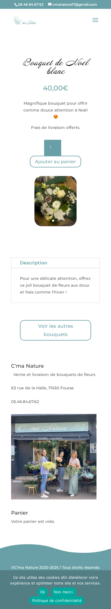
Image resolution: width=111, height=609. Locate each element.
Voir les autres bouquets (55, 330)
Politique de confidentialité (57, 600)
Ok (42, 592)
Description (33, 263)
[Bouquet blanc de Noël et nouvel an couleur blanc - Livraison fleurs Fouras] (55, 224)
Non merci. (64, 592)
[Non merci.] (104, 589)
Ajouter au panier (55, 161)
